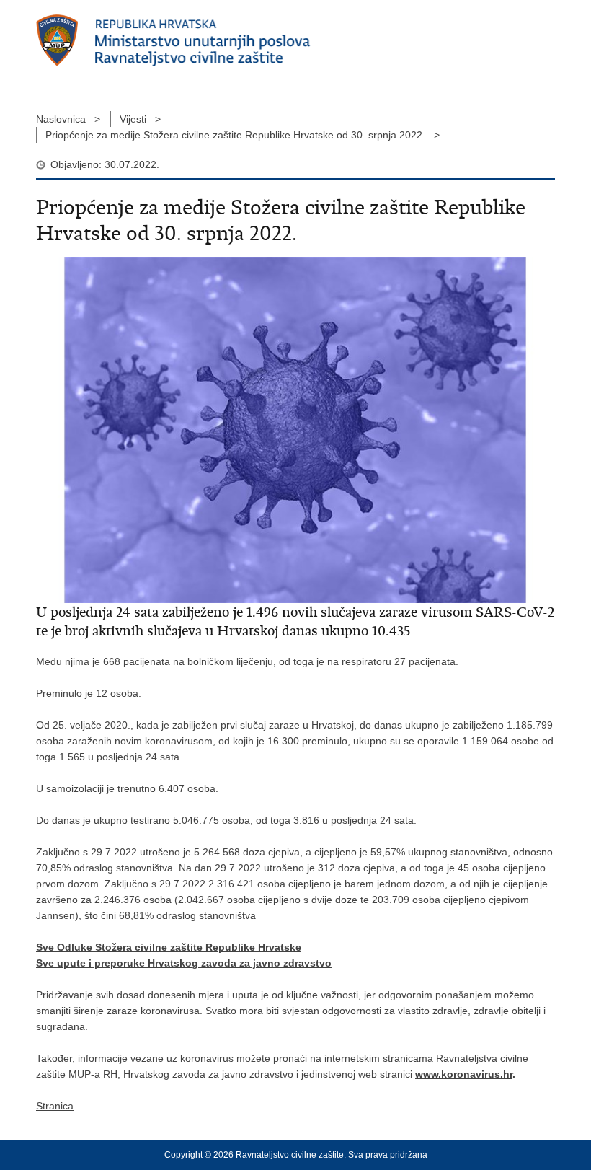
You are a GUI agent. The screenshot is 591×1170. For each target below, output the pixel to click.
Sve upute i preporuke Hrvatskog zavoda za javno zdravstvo (184, 963)
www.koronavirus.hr (463, 1074)
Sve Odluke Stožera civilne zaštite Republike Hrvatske (168, 947)
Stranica (55, 1106)
